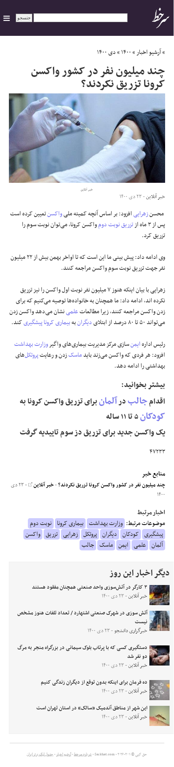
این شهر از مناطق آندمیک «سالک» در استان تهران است (91, 708)
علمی (72, 311)
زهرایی (140, 214)
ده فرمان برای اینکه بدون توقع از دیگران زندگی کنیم (94, 682)
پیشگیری (32, 322)
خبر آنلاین (43, 485)
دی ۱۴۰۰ (106, 52)
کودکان (152, 416)
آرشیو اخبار (148, 52)
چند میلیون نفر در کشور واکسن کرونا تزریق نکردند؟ (111, 485)
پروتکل (31, 355)
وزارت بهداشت (31, 344)
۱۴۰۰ (126, 52)
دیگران (84, 322)
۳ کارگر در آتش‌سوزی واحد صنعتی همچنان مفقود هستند (89, 587)
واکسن (54, 214)
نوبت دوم (109, 224)
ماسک (75, 355)
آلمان (108, 401)
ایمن (135, 344)
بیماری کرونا (57, 322)
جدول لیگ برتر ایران (40, 754)
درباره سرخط (83, 754)
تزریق (127, 224)
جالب (137, 401)
